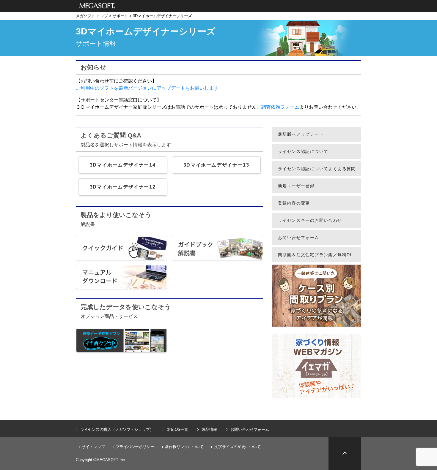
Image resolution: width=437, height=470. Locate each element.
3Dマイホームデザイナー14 (122, 164)
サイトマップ (93, 446)
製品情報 (209, 429)
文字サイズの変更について (237, 446)
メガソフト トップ (92, 16)
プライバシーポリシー (135, 446)
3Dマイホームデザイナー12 (122, 186)
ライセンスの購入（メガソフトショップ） (117, 429)
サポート (120, 16)
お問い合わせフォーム (249, 429)
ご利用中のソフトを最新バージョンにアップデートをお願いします (147, 88)
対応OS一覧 (177, 429)
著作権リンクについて (184, 446)
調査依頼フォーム (280, 107)
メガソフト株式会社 (97, 6)
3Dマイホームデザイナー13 (216, 164)
